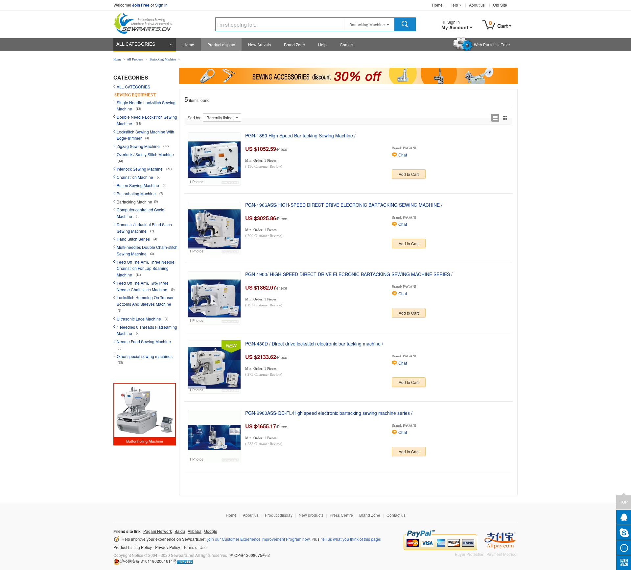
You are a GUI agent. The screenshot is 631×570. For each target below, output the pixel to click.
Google (210, 531)
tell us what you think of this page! (351, 539)
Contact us (396, 515)
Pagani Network (157, 531)
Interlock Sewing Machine (140, 169)
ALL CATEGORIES (135, 44)
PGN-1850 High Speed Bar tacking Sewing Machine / (300, 135)
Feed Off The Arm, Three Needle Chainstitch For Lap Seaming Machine (146, 268)
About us (477, 5)
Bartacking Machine (163, 59)
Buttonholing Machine (137, 193)
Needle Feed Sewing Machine (144, 341)
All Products (135, 59)
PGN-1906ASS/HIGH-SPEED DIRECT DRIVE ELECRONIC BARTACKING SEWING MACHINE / (343, 205)
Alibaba (194, 531)
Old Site (500, 5)
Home (437, 5)
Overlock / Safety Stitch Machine (145, 154)
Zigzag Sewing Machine (139, 146)
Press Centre (341, 515)
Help (454, 5)
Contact (347, 44)
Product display (221, 44)
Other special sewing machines (145, 356)
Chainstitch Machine (135, 177)
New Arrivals (259, 44)
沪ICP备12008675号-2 (249, 555)
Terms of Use (195, 547)
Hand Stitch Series (134, 239)
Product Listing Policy (132, 547)
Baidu (180, 531)
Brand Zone (294, 44)
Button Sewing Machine (138, 185)
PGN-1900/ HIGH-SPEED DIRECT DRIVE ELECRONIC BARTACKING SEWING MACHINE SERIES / (349, 274)
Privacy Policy (167, 547)
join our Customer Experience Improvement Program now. (259, 539)
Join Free (141, 5)
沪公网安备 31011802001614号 (148, 561)
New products (311, 515)
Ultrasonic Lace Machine (139, 318)
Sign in (161, 5)
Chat (402, 155)
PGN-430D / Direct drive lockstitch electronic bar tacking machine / (314, 343)
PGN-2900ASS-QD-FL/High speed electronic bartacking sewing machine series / (328, 413)
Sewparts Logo (144, 22)
